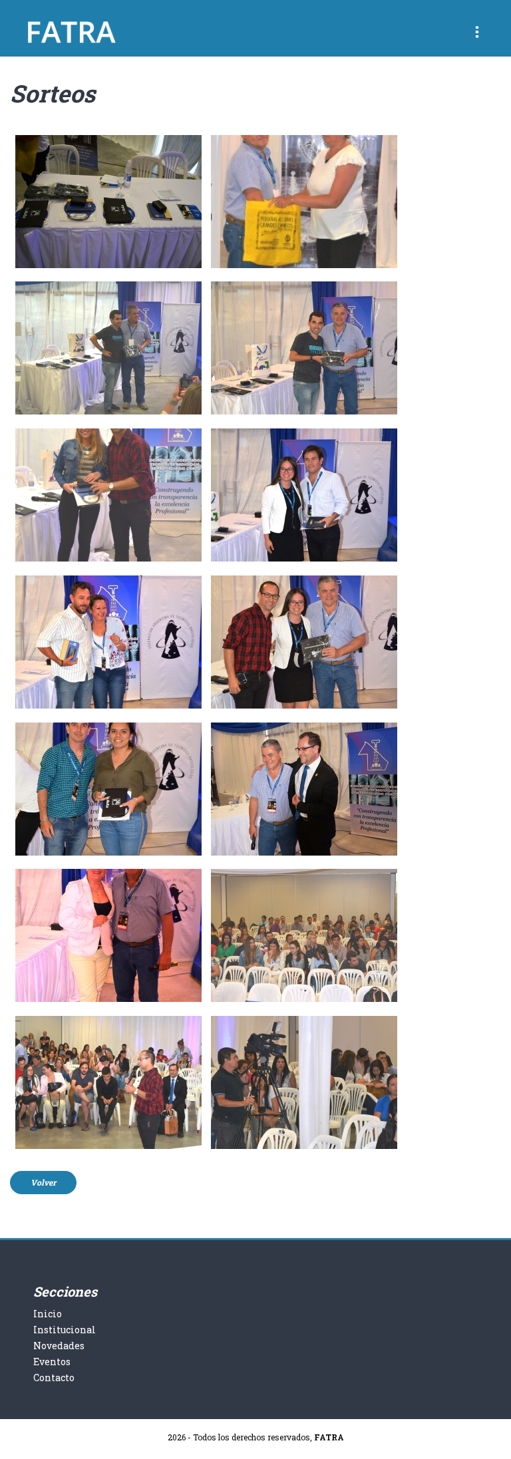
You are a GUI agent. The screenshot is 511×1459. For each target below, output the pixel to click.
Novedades (59, 1345)
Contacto (54, 1377)
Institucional (64, 1329)
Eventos (52, 1361)
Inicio (47, 1313)
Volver (43, 1182)
